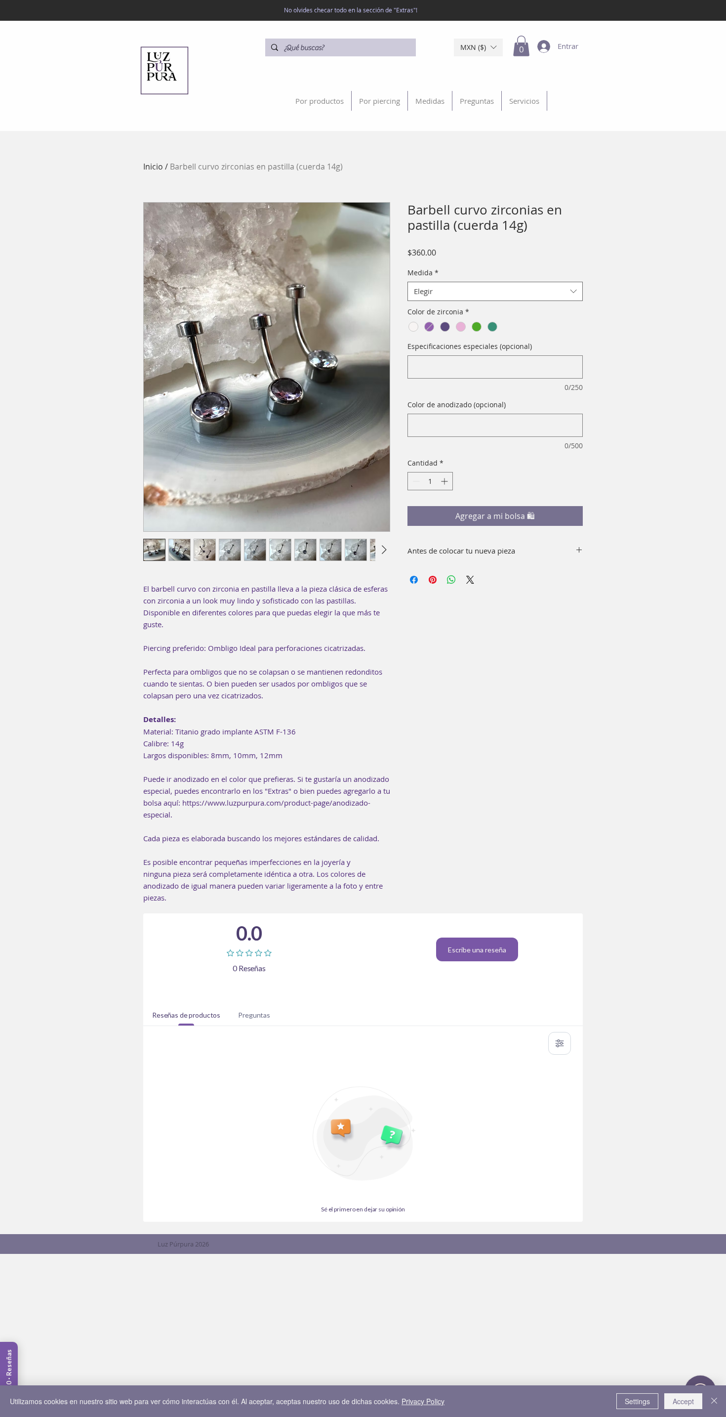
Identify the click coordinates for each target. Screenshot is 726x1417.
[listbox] (478, 47)
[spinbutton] (430, 481)
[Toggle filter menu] (559, 1043)
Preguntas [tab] (254, 1015)
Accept (683, 1401)
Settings (637, 1401)
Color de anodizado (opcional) (456, 404)
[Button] (167, 70)
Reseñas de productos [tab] (186, 1015)
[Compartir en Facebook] (414, 580)
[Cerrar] (714, 1401)
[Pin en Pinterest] (433, 580)
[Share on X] (470, 580)
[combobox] (495, 291)
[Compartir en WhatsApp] (451, 580)
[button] (478, 47)
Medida (423, 272)
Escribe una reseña (477, 949)
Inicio (153, 166)
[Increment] (445, 481)
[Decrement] (415, 481)
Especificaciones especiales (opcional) (469, 346)
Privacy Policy (423, 1401)
